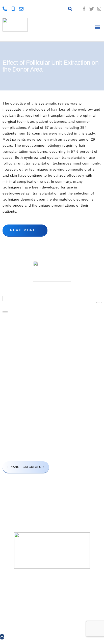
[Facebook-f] (84, 9)
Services (10, 357)
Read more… (25, 230)
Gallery (8, 374)
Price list (10, 365)
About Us (10, 348)
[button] (70, 9)
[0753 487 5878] (6, 9)
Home (7, 339)
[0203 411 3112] (14, 9)
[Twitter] (91, 9)
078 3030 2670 (41, 453)
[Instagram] (99, 9)
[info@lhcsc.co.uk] (22, 9)
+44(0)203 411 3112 (22, 432)
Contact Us (12, 383)
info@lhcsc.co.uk (21, 443)
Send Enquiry (13, 392)
